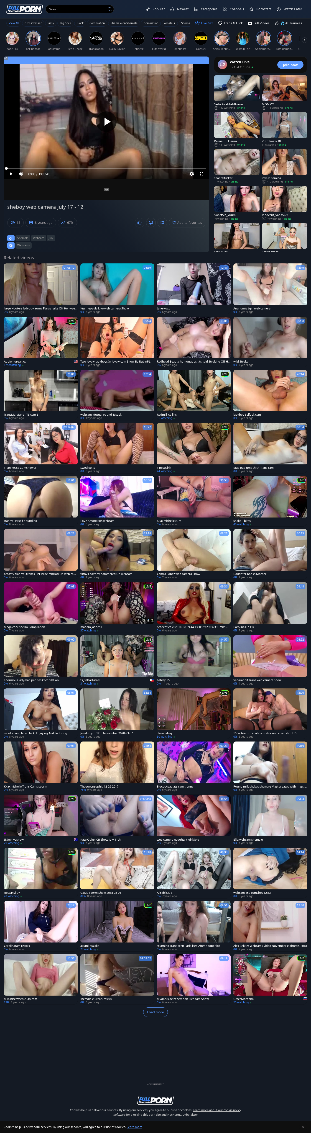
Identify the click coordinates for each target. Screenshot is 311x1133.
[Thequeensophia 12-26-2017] (117, 767)
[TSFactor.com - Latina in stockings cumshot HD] (270, 713)
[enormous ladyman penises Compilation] (41, 660)
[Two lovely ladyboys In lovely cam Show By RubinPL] (117, 342)
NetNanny (174, 1114)
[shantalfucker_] (237, 166)
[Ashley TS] (194, 660)
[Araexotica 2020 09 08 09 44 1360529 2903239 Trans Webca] (194, 607)
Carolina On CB (243, 627)
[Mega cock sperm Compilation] (41, 607)
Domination (150, 23)
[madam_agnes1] (117, 607)
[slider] (106, 168)
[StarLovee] (237, 240)
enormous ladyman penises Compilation (31, 680)
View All (14, 23)
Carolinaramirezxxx (17, 945)
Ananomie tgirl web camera (251, 308)
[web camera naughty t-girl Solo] (194, 820)
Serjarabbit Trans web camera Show (257, 680)
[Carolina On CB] (270, 607)
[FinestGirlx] (194, 448)
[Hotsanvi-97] (41, 873)
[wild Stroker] (270, 342)
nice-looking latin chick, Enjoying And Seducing (35, 733)
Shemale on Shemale (124, 23)
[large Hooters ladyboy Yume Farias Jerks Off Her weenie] (41, 288)
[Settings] (191, 173)
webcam (38, 238)
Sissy (51, 23)
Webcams (23, 245)
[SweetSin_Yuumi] (237, 203)
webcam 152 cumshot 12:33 (252, 892)
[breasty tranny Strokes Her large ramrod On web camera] (41, 554)
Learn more (134, 1127)
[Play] (106, 121)
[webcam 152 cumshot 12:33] (270, 873)
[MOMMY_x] (284, 92)
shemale (22, 238)
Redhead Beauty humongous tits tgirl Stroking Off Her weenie (194, 361)
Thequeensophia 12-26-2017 (99, 786)
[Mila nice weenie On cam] (41, 979)
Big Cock (65, 23)
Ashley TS (163, 680)
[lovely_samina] (284, 166)
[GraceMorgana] (270, 979)
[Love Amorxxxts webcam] (117, 501)
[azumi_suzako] (117, 926)
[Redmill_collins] (194, 395)
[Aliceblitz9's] (194, 873)
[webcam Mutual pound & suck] (117, 395)
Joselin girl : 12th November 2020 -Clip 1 (107, 733)
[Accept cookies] (303, 1127)
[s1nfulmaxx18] (284, 129)
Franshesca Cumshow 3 (20, 467)
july (51, 238)
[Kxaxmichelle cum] (194, 501)
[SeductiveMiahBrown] (237, 92)
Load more (155, 1012)
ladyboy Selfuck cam (247, 414)
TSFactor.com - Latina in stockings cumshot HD (264, 733)
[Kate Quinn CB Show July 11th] (117, 820)
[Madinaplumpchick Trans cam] (270, 448)
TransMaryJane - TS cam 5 (21, 414)
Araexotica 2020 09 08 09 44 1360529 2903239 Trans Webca (193, 627)
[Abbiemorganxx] (41, 342)
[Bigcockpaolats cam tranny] (194, 767)
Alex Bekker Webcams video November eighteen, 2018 (270, 945)
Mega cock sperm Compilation (24, 627)
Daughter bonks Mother (249, 573)
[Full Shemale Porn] (24, 9)
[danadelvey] (194, 713)
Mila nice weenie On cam (20, 998)
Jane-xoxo (164, 308)
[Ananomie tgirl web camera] (270, 288)
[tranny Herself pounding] (41, 501)
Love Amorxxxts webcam (97, 520)
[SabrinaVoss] (284, 240)
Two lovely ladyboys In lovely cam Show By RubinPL (115, 361)
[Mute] (20, 173)
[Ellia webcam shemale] (270, 820)
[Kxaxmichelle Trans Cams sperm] (41, 767)
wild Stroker (241, 361)
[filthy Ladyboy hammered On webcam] (117, 554)
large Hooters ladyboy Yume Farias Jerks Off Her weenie (40, 308)
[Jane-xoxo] (194, 288)
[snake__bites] (270, 501)
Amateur (169, 23)
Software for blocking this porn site (137, 1114)
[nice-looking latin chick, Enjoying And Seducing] (41, 713)
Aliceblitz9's (164, 892)
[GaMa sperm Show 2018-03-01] (117, 873)
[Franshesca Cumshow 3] (41, 448)
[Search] (110, 9)
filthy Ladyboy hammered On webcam (106, 573)
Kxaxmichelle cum (169, 520)
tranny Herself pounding (20, 520)
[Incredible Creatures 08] (117, 979)
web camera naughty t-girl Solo (178, 839)
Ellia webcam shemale (248, 839)
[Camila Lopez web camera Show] (194, 554)
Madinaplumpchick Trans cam (253, 467)
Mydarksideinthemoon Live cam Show (183, 998)
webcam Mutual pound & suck (101, 414)
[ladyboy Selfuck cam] (270, 395)
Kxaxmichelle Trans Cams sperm (25, 786)
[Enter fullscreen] (201, 173)
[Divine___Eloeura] (237, 129)
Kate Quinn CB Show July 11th (100, 839)
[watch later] (9, 269)
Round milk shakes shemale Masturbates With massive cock (269, 786)
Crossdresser (33, 23)
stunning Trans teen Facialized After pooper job (189, 945)
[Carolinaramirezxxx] (41, 926)
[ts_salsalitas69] (117, 660)
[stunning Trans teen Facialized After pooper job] (194, 926)
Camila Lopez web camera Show (178, 573)
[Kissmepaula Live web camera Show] (117, 288)
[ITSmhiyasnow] (41, 820)
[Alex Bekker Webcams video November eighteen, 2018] (270, 926)
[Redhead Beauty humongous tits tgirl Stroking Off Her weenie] (194, 342)
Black (80, 23)
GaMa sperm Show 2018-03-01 (100, 892)
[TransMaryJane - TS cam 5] (41, 395)
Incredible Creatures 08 (96, 998)
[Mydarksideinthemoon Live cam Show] (194, 979)
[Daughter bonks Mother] (270, 554)
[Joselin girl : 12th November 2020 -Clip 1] (117, 713)
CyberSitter (190, 1114)
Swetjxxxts (87, 467)
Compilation (97, 23)
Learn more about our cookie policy (217, 1110)
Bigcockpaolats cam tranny (175, 786)
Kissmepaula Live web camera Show (104, 308)
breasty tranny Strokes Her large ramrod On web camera (40, 573)
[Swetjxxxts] (117, 448)
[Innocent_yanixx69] (284, 203)
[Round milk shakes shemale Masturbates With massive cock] (270, 767)
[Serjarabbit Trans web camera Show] (270, 660)
